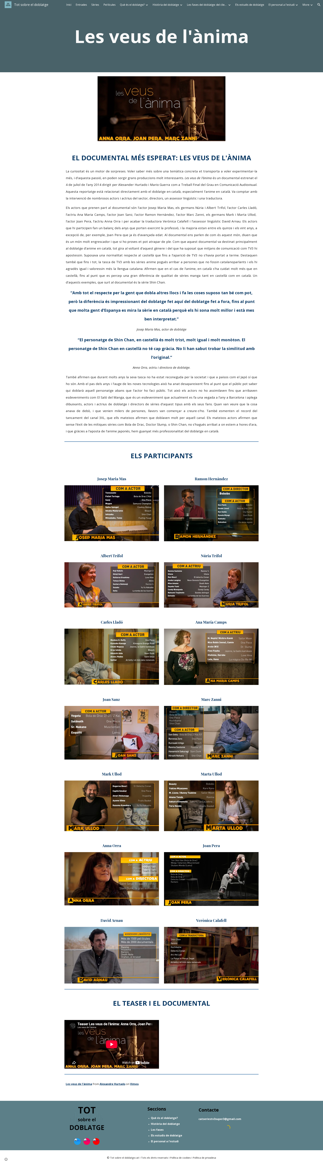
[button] (319, 5)
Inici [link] (68, 5)
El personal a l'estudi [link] (281, 5)
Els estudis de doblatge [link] (249, 5)
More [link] (305, 5)
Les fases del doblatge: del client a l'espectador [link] (207, 5)
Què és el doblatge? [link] (132, 5)
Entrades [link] (81, 5)
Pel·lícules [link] (109, 5)
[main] (161, 36)
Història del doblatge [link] (166, 5)
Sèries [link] (95, 5)
